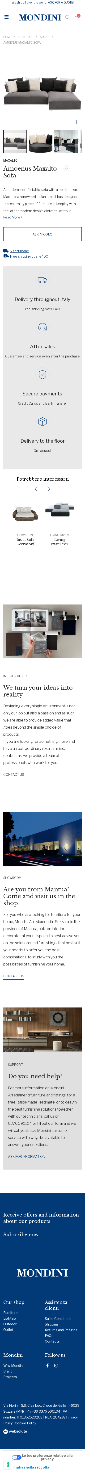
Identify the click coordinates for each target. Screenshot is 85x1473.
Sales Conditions (58, 1319)
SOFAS (44, 37)
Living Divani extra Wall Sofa (59, 541)
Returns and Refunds (61, 1330)
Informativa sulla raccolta (27, 1467)
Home (7, 37)
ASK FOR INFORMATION (26, 1156)
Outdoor (10, 1324)
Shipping (51, 1324)
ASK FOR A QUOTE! (61, 2)
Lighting (9, 1318)
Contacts (52, 1341)
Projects (10, 1377)
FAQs (49, 1336)
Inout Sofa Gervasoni (25, 541)
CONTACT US (13, 774)
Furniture (25, 37)
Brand (8, 1371)
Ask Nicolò (42, 234)
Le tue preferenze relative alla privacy (47, 1457)
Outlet (8, 1330)
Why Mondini (13, 1366)
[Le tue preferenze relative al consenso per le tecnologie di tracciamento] (8, 1464)
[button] (77, 124)
